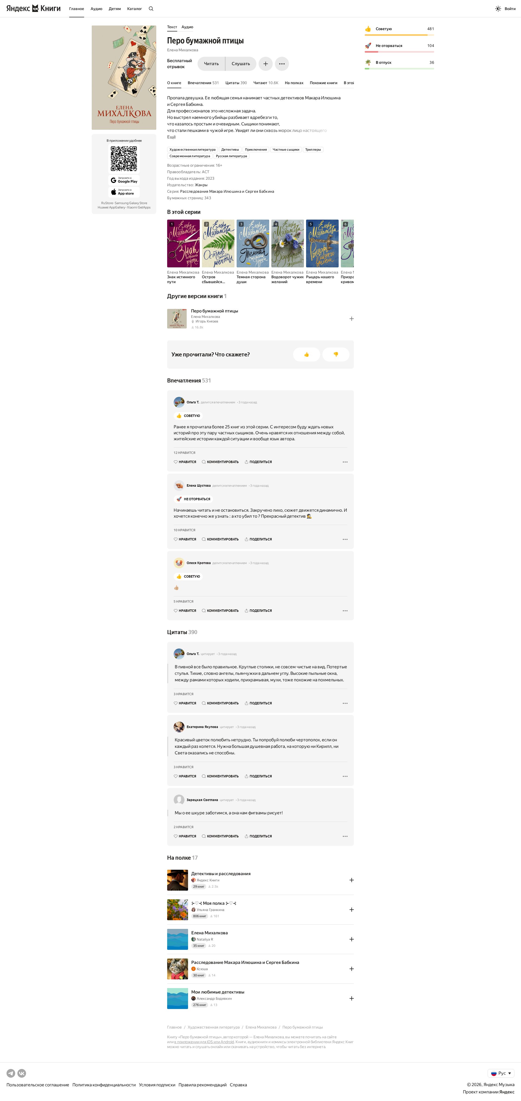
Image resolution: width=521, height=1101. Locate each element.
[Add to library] (352, 319)
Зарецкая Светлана (202, 800)
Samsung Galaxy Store (131, 203)
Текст (172, 27)
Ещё (171, 137)
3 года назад (248, 402)
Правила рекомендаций (203, 1084)
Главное (76, 9)
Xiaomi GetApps (139, 207)
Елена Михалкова (182, 50)
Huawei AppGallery (111, 207)
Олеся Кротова (199, 563)
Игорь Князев (207, 321)
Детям (115, 9)
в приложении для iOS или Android (204, 1042)
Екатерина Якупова (202, 727)
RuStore (107, 203)
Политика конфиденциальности (104, 1084)
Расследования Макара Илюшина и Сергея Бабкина (227, 191)
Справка (238, 1084)
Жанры (201, 185)
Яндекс (506, 1091)
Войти (510, 9)
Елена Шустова (199, 486)
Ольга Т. (193, 402)
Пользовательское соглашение (38, 1084)
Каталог (134, 9)
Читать (211, 63)
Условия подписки (157, 1084)
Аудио (96, 9)
